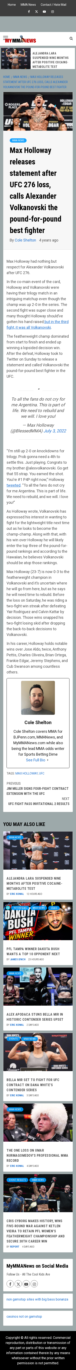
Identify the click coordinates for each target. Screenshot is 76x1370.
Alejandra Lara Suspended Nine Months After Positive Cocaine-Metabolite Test (34, 883)
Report (15, 1246)
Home (12, 4)
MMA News (28, 4)
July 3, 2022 (54, 430)
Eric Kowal (17, 894)
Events (13, 1038)
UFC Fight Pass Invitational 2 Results (38, 801)
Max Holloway (26, 773)
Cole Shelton (26, 240)
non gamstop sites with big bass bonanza (37, 1299)
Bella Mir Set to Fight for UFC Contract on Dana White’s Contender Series (33, 1085)
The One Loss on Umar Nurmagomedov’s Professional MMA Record (37, 1155)
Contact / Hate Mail (53, 4)
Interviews (20, 907)
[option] (38, 58)
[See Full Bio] (47, 760)
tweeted (13, 485)
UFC (41, 773)
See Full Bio (35, 760)
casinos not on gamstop (24, 1316)
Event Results (17, 1179)
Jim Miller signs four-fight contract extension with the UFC (38, 788)
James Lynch (18, 959)
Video (54, 907)
